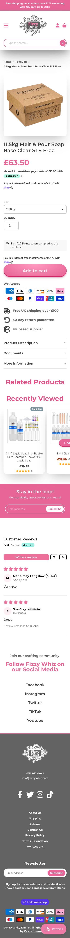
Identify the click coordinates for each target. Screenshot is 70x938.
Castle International (37, 931)
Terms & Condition (35, 841)
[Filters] (54, 557)
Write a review (26, 557)
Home (7, 61)
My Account (35, 846)
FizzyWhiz (12, 927)
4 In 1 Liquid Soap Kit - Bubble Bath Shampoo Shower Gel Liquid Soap (24, 439)
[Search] (63, 43)
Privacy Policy (35, 835)
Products (21, 61)
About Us (35, 813)
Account (57, 25)
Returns (35, 824)
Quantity (9, 218)
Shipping (35, 818)
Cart (64, 25)
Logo (33, 25)
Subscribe (54, 508)
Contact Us (35, 829)
